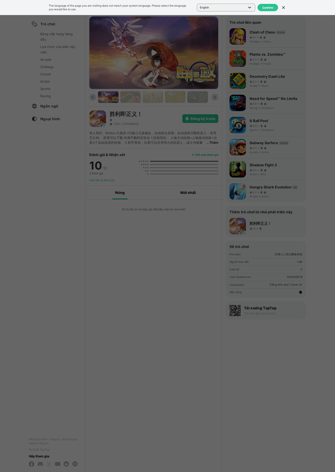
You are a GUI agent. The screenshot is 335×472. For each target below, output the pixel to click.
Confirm (267, 7)
